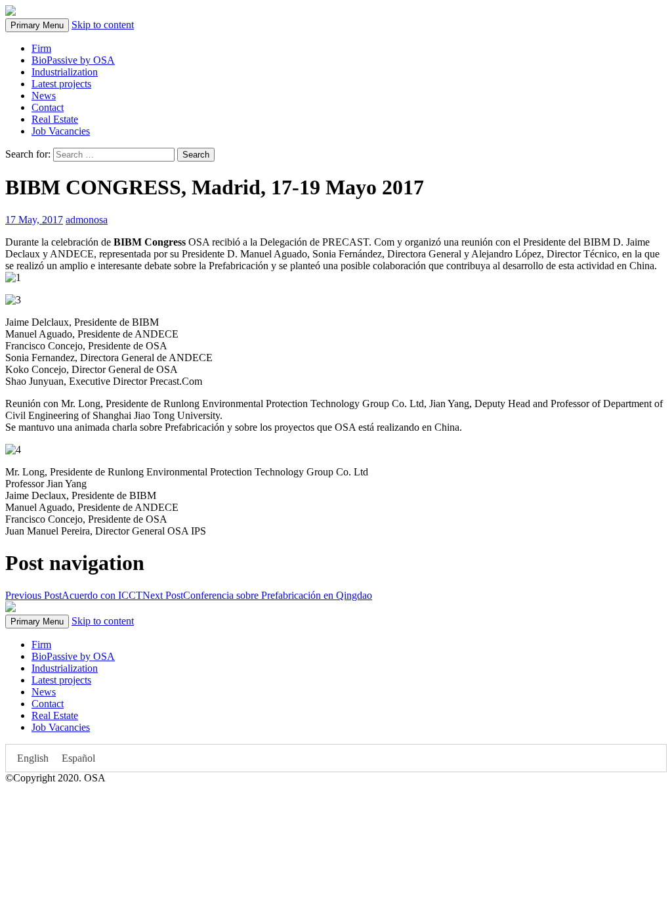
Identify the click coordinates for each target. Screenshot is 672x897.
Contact (48, 107)
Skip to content (103, 24)
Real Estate (55, 119)
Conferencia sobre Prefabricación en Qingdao (257, 595)
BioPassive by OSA (73, 60)
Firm (41, 48)
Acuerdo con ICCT (73, 595)
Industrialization (65, 71)
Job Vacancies (61, 131)
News (44, 95)
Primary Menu (37, 25)
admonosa (87, 219)
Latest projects (61, 83)
